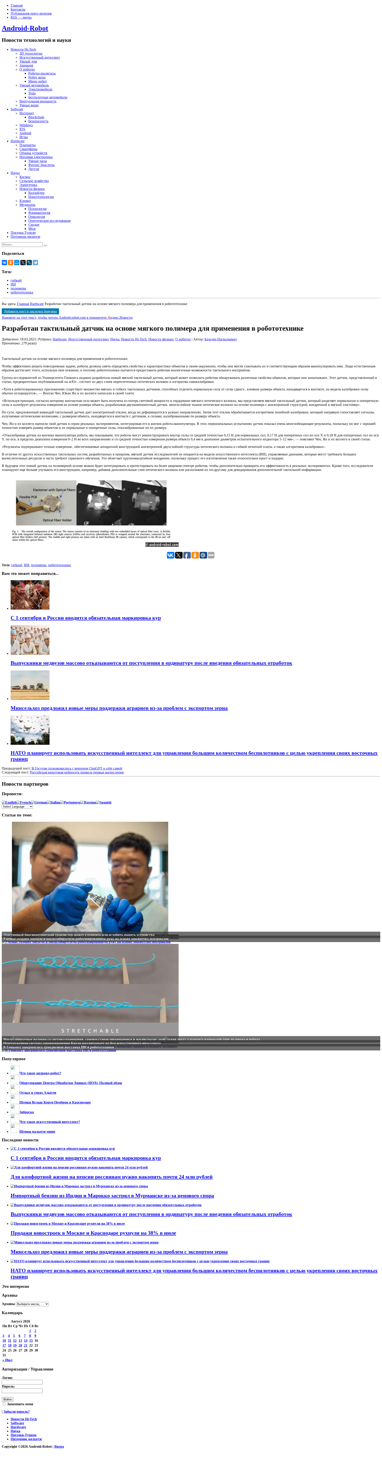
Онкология (36, 217)
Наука (15, 173)
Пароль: (8, 1386)
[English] (9, 802)
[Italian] (53, 802)
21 (25, 1345)
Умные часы (37, 161)
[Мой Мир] (16, 262)
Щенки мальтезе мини (37, 1131)
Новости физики (32, 189)
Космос (25, 177)
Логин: (7, 1378)
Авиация (26, 65)
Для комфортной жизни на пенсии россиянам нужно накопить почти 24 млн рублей (112, 1177)
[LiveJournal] (29, 262)
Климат (25, 201)
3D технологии (30, 53)
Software (17, 109)
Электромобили (40, 89)
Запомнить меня (19, 1404)
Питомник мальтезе (25, 236)
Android (25, 133)
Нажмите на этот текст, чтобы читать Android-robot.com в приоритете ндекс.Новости (67, 317)
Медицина (27, 205)
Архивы (8, 1304)
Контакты (18, 9)
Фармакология (39, 213)
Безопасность (38, 121)
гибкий (16, 280)
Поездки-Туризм (23, 232)
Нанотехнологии (41, 197)
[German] (39, 802)
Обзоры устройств (33, 153)
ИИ (13, 284)
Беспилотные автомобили (47, 97)
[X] (23, 262)
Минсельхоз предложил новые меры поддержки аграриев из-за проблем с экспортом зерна (119, 1252)
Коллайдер (36, 193)
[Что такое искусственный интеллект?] (15, 1122)
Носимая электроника (36, 157)
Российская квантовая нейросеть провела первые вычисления (77, 772)
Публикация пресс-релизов (31, 13)
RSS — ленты (21, 17)
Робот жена (37, 77)
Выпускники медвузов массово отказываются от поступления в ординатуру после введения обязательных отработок (151, 1214)
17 (4, 1345)
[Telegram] (35, 262)
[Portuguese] (70, 802)
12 (15, 1340)
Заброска (26, 1112)
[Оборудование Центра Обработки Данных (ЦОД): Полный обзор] (15, 1083)
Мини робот (37, 81)
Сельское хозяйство (34, 181)
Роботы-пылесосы (42, 73)
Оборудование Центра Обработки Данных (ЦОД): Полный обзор (70, 1083)
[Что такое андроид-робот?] (15, 1073)
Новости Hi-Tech (23, 49)
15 (31, 1340)
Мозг (32, 228)
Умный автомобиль (34, 85)
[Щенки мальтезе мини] (15, 1131)
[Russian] (88, 802)
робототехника (22, 292)
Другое (33, 169)
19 (15, 1345)
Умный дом (28, 61)
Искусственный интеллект (39, 57)
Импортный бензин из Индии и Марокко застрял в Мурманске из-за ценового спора (112, 1195)
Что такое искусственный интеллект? (49, 1122)
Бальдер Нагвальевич (220, 339)
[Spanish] (103, 802)
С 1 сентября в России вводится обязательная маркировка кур (86, 1158)
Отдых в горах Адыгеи (37, 1092)
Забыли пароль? (17, 1411)
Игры (23, 137)
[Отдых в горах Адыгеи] (15, 1092)
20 (20, 1345)
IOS (22, 129)
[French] (24, 802)
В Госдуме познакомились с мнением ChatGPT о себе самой (77, 768)
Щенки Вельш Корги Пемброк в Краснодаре (55, 1102)
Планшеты (27, 145)
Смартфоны (28, 149)
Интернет (26, 113)
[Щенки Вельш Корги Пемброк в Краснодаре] (15, 1102)
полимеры (18, 288)
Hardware (18, 141)
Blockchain (36, 117)
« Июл (7, 1360)
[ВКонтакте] (4, 262)
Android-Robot (25, 28)
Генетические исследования (49, 221)
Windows (26, 125)
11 (9, 1340)
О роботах (27, 69)
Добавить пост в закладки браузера (30, 311)
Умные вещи (29, 105)
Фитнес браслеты (41, 165)
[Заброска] (15, 1112)
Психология (37, 209)
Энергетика (28, 185)
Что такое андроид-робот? (40, 1073)
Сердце (33, 225)
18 (9, 1345)
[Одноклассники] (10, 262)
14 (25, 1340)
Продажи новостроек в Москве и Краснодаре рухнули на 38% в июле (93, 1233)
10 (4, 1340)
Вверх (59, 1446)
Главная (17, 5)
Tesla (32, 93)
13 (20, 1340)
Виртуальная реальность (37, 101)
